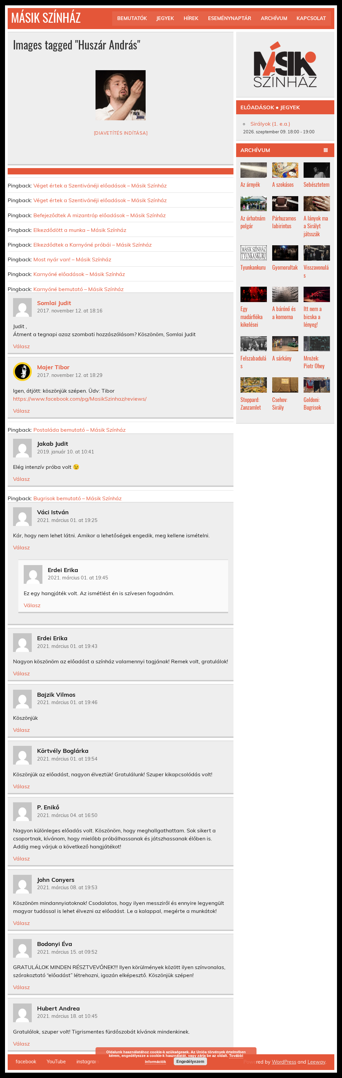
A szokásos (283, 184)
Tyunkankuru (253, 267)
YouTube (56, 1061)
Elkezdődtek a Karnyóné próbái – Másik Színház (92, 244)
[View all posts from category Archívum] (326, 150)
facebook (26, 1061)
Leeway (316, 1062)
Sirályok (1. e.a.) (270, 123)
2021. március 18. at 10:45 (67, 1016)
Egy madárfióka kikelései (251, 316)
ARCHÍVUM (274, 18)
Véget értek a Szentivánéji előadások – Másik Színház (100, 185)
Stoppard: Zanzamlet (250, 403)
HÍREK (191, 18)
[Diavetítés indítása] (121, 133)
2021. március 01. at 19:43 (67, 646)
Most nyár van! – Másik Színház (72, 259)
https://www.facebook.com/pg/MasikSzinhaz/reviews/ (80, 398)
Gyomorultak (285, 267)
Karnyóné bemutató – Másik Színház (78, 289)
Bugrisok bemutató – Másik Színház (77, 498)
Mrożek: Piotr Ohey (314, 362)
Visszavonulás (316, 271)
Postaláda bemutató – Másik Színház (79, 429)
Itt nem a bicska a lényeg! (313, 316)
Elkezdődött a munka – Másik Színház (79, 230)
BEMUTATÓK (132, 18)
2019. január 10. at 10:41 (65, 452)
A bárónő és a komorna (284, 312)
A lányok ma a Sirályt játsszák (316, 226)
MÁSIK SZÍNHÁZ (45, 17)
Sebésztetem (316, 184)
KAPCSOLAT (311, 18)
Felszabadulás (253, 362)
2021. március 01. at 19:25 (67, 520)
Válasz (21, 346)
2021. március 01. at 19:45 (78, 578)
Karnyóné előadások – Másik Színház (79, 274)
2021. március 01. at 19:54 (67, 759)
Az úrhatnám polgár (252, 222)
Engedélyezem (190, 1061)
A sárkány (282, 358)
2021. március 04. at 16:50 (67, 815)
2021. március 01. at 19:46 (67, 702)
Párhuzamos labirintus (284, 222)
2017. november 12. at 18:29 (70, 375)
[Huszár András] (121, 95)
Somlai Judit (54, 302)
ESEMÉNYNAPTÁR (229, 18)
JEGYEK (165, 18)
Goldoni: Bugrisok (312, 403)
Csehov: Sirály (279, 403)
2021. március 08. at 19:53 (67, 888)
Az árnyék (250, 184)
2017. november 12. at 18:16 (70, 311)
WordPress (284, 1062)
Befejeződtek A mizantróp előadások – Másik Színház (99, 215)
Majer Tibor (53, 367)
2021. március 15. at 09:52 (67, 952)
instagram (87, 1061)
